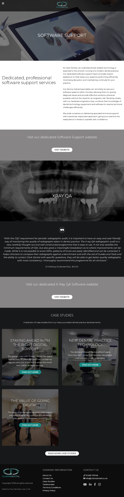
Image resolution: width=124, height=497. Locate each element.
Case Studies (49, 481)
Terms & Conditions (52, 487)
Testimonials (48, 484)
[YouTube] (86, 485)
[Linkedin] (91, 485)
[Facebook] (96, 485)
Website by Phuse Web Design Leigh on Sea (16, 489)
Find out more (30, 372)
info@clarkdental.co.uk (97, 478)
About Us (47, 475)
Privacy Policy (49, 490)
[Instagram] (100, 485)
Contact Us (48, 478)
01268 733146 (92, 475)
